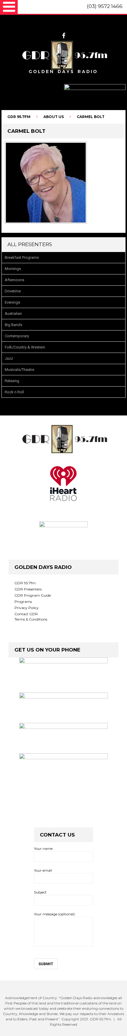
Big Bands (13, 325)
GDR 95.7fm (25, 583)
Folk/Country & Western (25, 347)
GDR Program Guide (32, 595)
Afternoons (14, 280)
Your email (43, 870)
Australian (13, 313)
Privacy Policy (26, 607)
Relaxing (12, 381)
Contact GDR (26, 614)
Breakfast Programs (22, 257)
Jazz (9, 358)
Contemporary (17, 336)
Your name (43, 848)
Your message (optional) (54, 914)
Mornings (13, 268)
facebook (63, 36)
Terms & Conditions (30, 619)
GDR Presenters (28, 589)
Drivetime (13, 291)
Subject (40, 892)
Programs (23, 601)
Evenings (12, 302)
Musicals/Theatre (19, 369)
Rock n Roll (14, 392)
